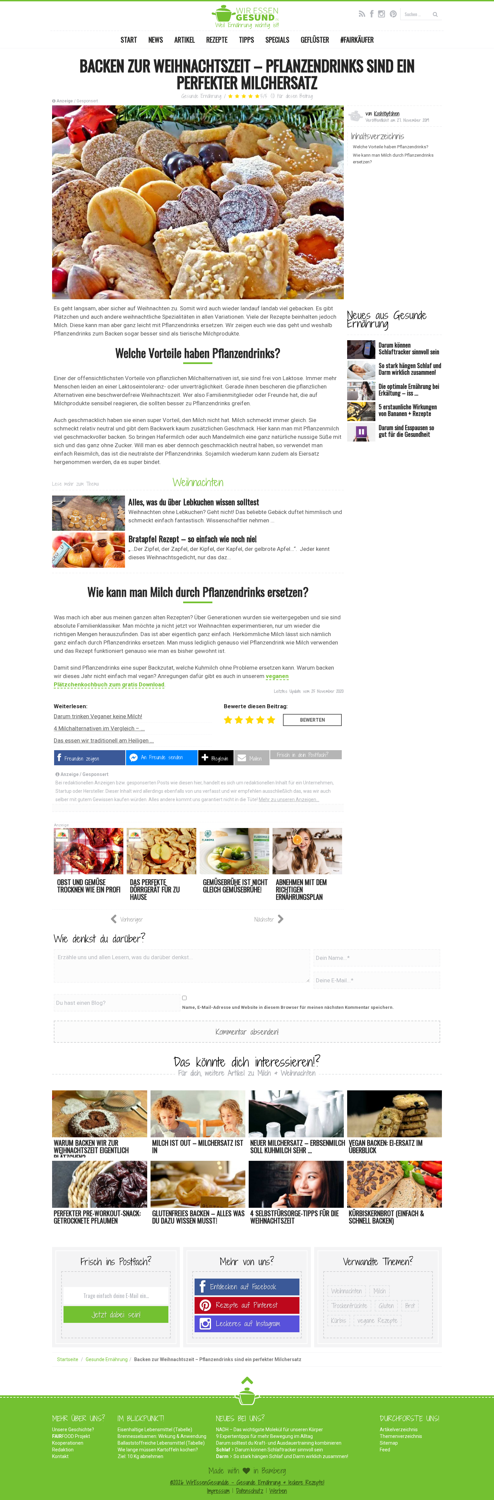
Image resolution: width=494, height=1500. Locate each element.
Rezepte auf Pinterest (246, 1305)
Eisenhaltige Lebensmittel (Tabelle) (155, 1429)
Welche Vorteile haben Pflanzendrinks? (390, 146)
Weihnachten (198, 482)
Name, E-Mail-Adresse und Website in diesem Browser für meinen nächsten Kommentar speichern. (288, 1007)
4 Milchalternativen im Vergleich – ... (99, 728)
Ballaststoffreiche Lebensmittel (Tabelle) (161, 1443)
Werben (278, 1491)
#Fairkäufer (357, 40)
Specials (277, 40)
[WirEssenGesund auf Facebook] (373, 13)
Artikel (184, 40)
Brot (410, 1305)
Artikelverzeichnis (399, 1429)
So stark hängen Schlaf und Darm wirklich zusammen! (291, 1456)
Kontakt (60, 1456)
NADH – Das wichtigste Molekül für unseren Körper (269, 1429)
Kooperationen (67, 1443)
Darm (222, 1456)
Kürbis (338, 1320)
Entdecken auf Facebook (243, 1287)
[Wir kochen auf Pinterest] (395, 13)
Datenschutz (249, 1491)
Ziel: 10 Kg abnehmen (140, 1456)
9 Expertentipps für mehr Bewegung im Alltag (264, 1436)
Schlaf (223, 1449)
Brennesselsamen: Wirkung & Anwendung (162, 1436)
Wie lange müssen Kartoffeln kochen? (158, 1449)
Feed (385, 1449)
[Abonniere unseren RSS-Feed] (364, 13)
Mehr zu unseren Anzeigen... (289, 799)
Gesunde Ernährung (201, 96)
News (156, 40)
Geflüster (315, 40)
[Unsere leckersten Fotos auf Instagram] (383, 13)
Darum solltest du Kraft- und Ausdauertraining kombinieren (278, 1443)
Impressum (218, 1491)
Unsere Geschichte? (73, 1429)
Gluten (386, 1305)
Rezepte (217, 40)
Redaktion (63, 1449)
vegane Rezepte (378, 1320)
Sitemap (389, 1443)
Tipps (246, 40)
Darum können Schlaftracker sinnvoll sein (279, 1449)
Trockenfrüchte (349, 1305)
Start (129, 40)
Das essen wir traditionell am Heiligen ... (104, 740)
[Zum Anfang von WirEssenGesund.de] (247, 1382)
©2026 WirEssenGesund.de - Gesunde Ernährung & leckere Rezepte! (247, 1482)
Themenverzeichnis (401, 1436)
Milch (379, 1291)
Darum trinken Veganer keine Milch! (98, 716)
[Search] (435, 14)
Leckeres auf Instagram (248, 1324)
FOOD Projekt (71, 1436)
